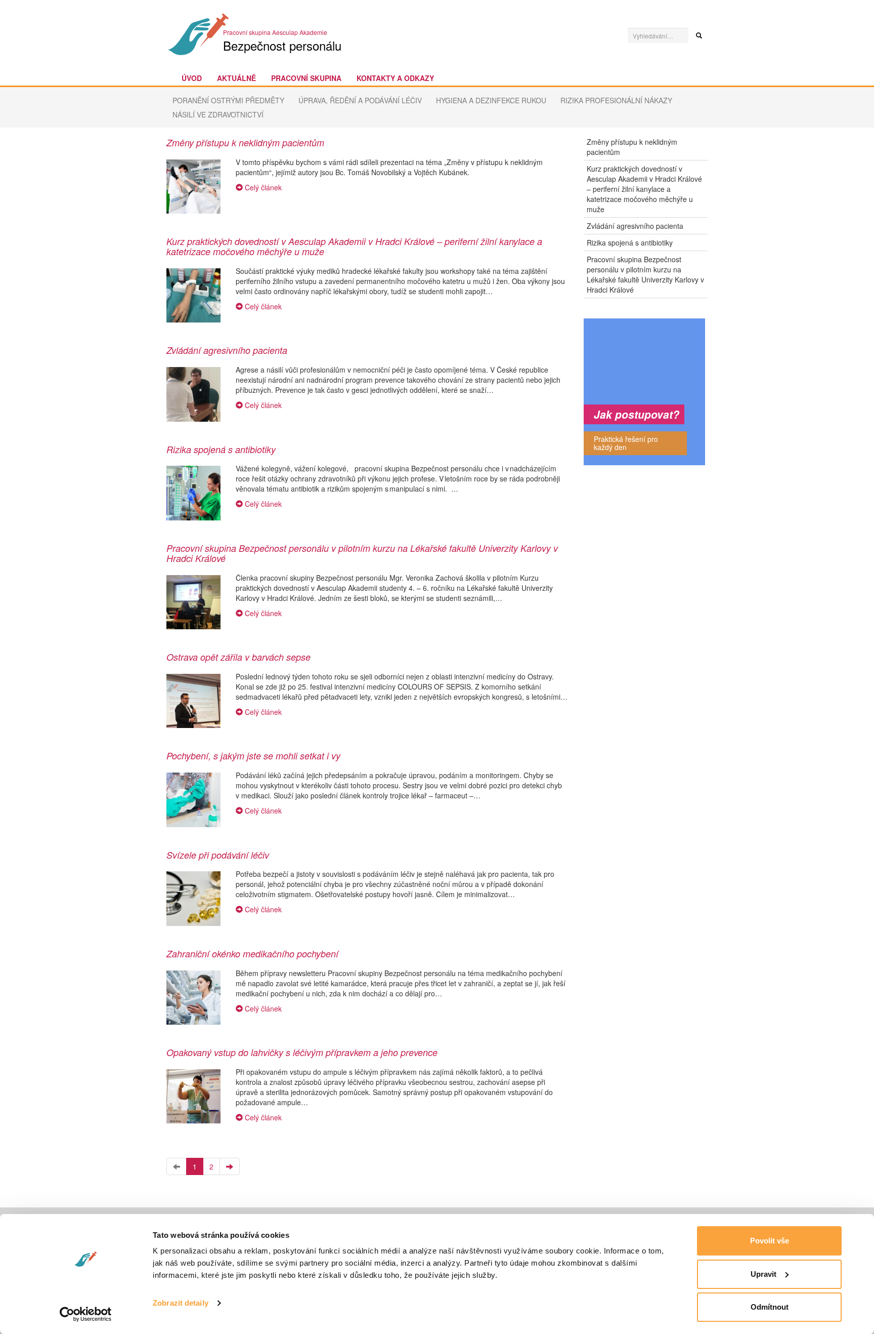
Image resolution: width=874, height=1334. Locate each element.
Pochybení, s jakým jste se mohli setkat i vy (253, 755)
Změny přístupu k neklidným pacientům (245, 142)
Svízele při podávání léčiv (217, 854)
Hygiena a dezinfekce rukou (491, 100)
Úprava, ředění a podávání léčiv (360, 100)
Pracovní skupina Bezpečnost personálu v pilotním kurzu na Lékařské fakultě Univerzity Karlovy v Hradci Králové (362, 553)
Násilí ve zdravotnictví (218, 114)
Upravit (763, 1274)
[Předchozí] (176, 1166)
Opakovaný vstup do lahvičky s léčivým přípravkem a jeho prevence (302, 1052)
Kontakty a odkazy (395, 78)
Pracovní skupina (306, 78)
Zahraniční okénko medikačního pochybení (252, 953)
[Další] (230, 1166)
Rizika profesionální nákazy (616, 100)
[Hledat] (699, 35)
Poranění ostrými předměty (228, 100)
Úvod (192, 78)
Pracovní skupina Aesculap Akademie (275, 32)
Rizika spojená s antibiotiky (221, 449)
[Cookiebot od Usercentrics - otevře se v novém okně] (85, 1314)
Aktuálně (236, 78)
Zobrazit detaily (180, 1303)
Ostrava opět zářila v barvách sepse (238, 657)
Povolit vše (769, 1240)
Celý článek (262, 187)
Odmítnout (770, 1307)
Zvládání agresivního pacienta (226, 350)
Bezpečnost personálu (282, 45)
